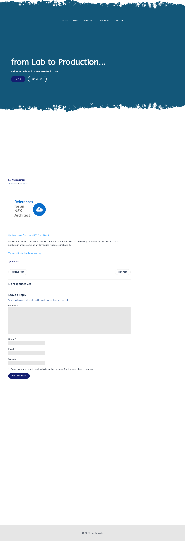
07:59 (25, 183)
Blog (75, 21)
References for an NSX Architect (28, 235)
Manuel (14, 183)
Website (12, 359)
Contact (118, 21)
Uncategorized (18, 180)
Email (12, 349)
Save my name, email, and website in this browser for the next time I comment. (52, 369)
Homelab (88, 21)
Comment (14, 305)
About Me (104, 21)
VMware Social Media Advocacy (24, 253)
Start (65, 21)
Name (12, 339)
